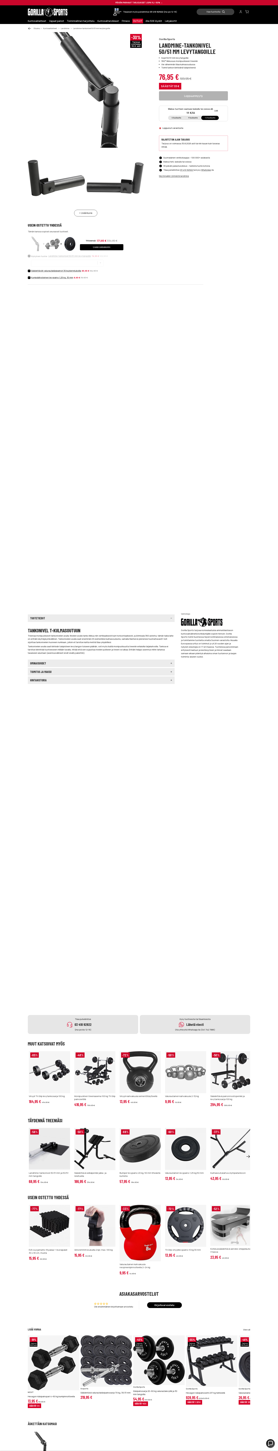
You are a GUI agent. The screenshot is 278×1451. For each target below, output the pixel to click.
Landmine (65, 28)
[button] (270, 1443)
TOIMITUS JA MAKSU (41, 672)
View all (246, 1329)
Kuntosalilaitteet (50, 28)
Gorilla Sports (167, 39)
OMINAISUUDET (38, 663)
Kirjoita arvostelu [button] (164, 1305)
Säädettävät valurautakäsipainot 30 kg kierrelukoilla (56, 270)
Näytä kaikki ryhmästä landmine (174, 176)
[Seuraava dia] (241, 1373)
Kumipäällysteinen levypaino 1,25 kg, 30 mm (52, 277)
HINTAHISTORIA (38, 680)
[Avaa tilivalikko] (240, 12)
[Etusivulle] (54, 11)
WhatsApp (206, 170)
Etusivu (37, 28)
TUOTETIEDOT (37, 618)
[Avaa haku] (216, 12)
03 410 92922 (186, 170)
